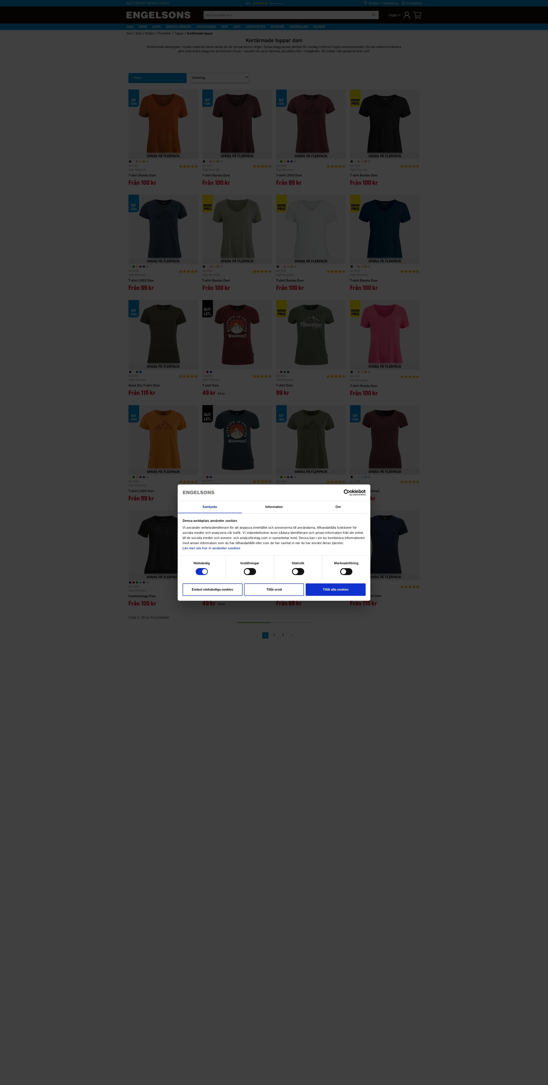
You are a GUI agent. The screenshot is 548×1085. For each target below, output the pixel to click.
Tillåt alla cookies (335, 589)
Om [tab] (338, 507)
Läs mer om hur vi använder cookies (211, 548)
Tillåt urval (274, 589)
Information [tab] (274, 507)
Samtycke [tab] (210, 507)
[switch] (250, 571)
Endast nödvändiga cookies (212, 589)
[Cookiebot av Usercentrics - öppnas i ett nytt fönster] (347, 492)
